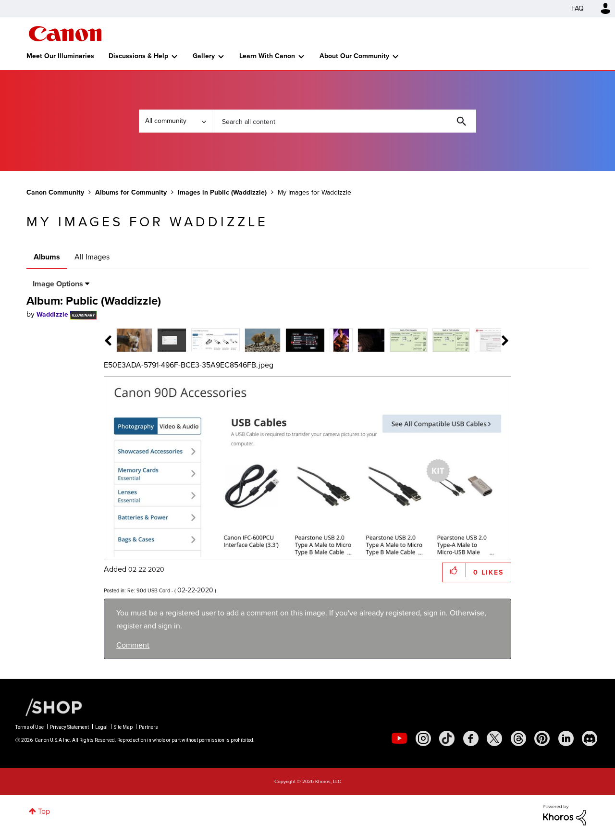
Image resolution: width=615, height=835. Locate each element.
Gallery (204, 56)
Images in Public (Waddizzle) (222, 192)
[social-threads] (518, 738)
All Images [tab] (92, 256)
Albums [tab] (47, 256)
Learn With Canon (267, 56)
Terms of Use (29, 727)
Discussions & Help (138, 56)
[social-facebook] (471, 738)
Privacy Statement (69, 727)
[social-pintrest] (542, 738)
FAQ (577, 8)
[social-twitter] (494, 738)
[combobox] (344, 121)
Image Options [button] (58, 283)
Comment (132, 645)
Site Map (123, 727)
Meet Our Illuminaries (60, 56)
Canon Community (65, 33)
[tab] (134, 339)
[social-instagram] (423, 738)
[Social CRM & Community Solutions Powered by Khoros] (564, 814)
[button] (454, 570)
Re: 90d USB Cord (148, 590)
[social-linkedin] (566, 738)
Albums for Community (131, 192)
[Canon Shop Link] (49, 706)
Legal (101, 727)
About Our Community (354, 56)
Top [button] (44, 811)
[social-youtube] (399, 738)
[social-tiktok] (447, 738)
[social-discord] (589, 738)
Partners (148, 727)
